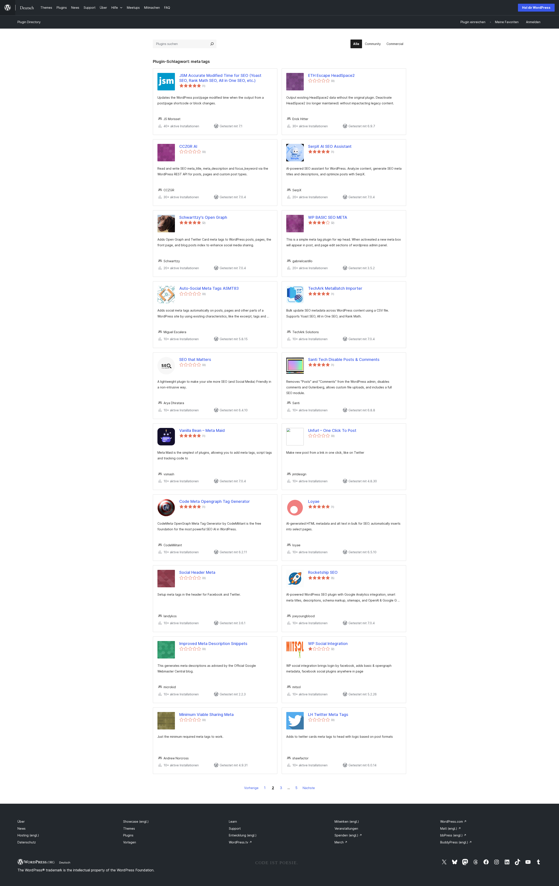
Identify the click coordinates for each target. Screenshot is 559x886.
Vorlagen (129, 842)
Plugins (128, 835)
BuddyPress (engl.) (456, 842)
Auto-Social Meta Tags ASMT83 (209, 288)
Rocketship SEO (323, 572)
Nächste (309, 788)
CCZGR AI (188, 146)
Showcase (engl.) (136, 821)
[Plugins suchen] (212, 44)
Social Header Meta (197, 572)
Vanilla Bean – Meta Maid (202, 430)
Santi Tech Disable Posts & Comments (344, 359)
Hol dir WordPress (536, 7)
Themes (129, 828)
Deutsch (64, 862)
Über (21, 821)
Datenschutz (26, 842)
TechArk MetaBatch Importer (335, 288)
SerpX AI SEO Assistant (330, 146)
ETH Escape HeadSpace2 (331, 75)
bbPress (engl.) (453, 835)
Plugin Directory (29, 22)
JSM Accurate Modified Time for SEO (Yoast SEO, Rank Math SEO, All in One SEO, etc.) (220, 78)
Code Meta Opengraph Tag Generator (214, 501)
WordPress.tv (240, 842)
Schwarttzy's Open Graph (203, 217)
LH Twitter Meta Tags (328, 714)
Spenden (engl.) (348, 835)
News (21, 828)
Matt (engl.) (450, 828)
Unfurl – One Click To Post (332, 430)
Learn (233, 821)
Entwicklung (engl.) (243, 835)
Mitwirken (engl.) (347, 821)
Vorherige (251, 788)
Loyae (313, 501)
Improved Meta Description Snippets (213, 643)
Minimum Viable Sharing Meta (206, 714)
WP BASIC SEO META (327, 217)
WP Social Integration (328, 643)
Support (235, 828)
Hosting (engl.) (28, 835)
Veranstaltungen (346, 828)
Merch (341, 842)
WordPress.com (453, 821)
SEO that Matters (195, 359)
